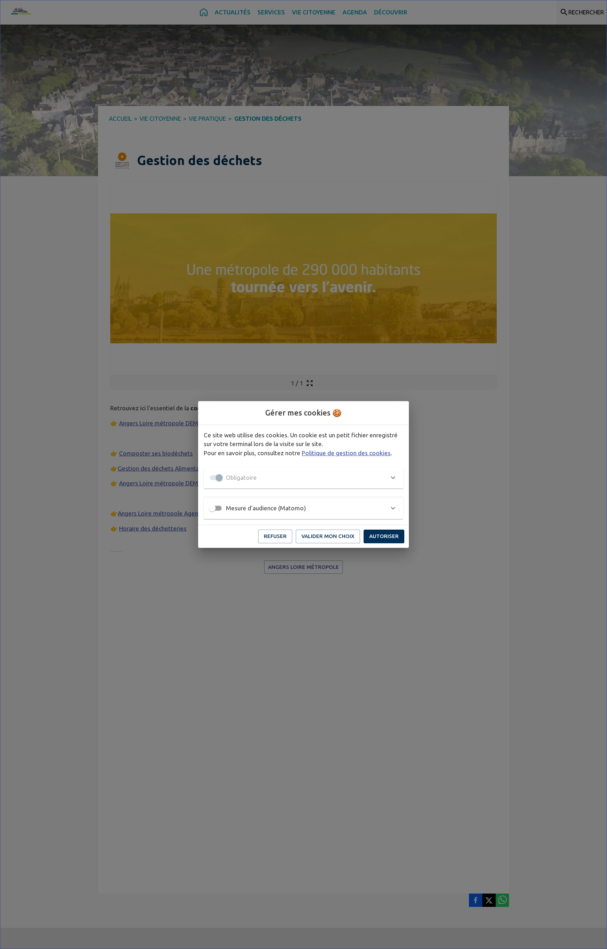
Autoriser (384, 536)
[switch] (212, 508)
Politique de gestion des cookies (346, 453)
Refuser (275, 536)
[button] (303, 478)
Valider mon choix (327, 536)
